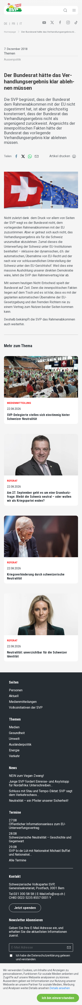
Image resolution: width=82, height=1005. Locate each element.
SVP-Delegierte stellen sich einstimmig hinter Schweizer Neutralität (38, 417)
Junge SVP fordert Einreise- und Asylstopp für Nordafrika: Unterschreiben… (39, 783)
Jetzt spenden (25, 908)
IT (21, 23)
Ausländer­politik (20, 744)
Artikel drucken (59, 156)
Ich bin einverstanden (58, 998)
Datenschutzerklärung (45, 955)
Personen (15, 690)
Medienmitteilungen (23, 702)
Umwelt (14, 739)
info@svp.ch (54, 894)
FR (13, 23)
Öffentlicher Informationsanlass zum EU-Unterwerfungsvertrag (37, 826)
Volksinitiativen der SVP (26, 707)
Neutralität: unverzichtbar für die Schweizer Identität (37, 654)
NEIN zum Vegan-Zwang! (26, 776)
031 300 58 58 (24, 894)
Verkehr (14, 756)
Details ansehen (60, 988)
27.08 (13, 820)
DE (5, 23)
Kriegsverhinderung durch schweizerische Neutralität (35, 576)
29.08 (13, 847)
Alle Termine (17, 860)
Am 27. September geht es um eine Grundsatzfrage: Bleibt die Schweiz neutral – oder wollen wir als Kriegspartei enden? (39, 496)
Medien (14, 727)
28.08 (13, 834)
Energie (14, 750)
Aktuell (14, 696)
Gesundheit (17, 733)
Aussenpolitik (12, 59)
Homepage (10, 32)
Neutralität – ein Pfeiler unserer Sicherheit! (38, 800)
